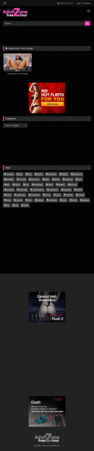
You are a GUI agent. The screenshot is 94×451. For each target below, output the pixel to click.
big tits (39, 174)
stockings (52, 200)
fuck (80, 179)
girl (8, 184)
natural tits (21, 195)
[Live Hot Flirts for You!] (47, 113)
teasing (85, 200)
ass (20, 174)
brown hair (78, 174)
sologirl (40, 200)
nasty (9, 195)
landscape (38, 184)
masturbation (38, 190)
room (58, 195)
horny (17, 184)
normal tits (35, 195)
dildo (47, 179)
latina (50, 184)
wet (16, 205)
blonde (64, 174)
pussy (47, 195)
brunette (10, 179)
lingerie (61, 184)
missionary (53, 190)
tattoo (74, 200)
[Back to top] (86, 443)
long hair (10, 190)
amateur (10, 174)
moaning (67, 190)
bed (29, 174)
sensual (69, 195)
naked (79, 190)
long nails (23, 190)
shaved (19, 200)
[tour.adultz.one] (47, 12)
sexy (8, 200)
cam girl (22, 179)
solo (29, 200)
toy (8, 205)
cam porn (35, 179)
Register (87, 3)
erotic (57, 179)
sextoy (81, 195)
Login (78, 3)
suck (64, 200)
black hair (52, 174)
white (26, 205)
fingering (68, 179)
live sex (73, 184)
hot (27, 184)
